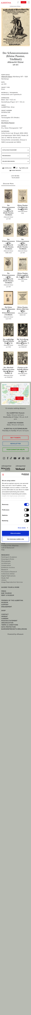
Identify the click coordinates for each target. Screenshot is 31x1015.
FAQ (2, 550)
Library (3, 580)
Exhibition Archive (8, 567)
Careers (4, 618)
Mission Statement (9, 621)
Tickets (23, 2)
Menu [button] (28, 2)
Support (4, 604)
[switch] (26, 510)
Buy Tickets (15, 438)
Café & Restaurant (7, 548)
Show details (22, 528)
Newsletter (15, 443)
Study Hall (5, 578)
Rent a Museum (7, 595)
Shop (3, 543)
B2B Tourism (6, 593)
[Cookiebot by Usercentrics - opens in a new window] (22, 474)
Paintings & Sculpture (9, 557)
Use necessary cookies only (15, 539)
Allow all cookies (15, 533)
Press (3, 591)
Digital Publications (8, 576)
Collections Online (15, 6)
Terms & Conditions (9, 625)
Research (5, 555)
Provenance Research (9, 572)
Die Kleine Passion (7, 123)
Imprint (4, 616)
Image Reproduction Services (12, 582)
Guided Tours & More (10, 587)
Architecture (5, 563)
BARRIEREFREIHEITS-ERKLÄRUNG (14, 629)
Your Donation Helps (15, 449)
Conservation (6, 565)
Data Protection (8, 627)
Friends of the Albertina (9, 545)
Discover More (8, 183)
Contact (5, 614)
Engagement (6, 607)
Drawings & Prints (7, 559)
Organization (7, 623)
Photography (6, 561)
